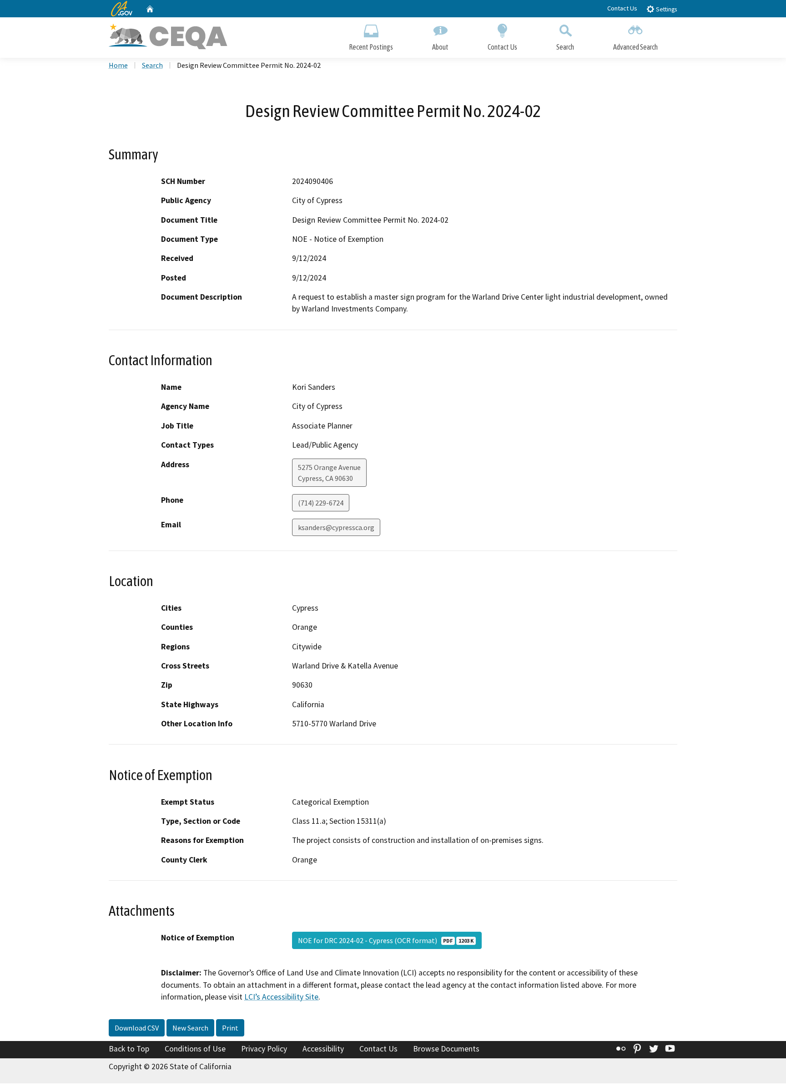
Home (118, 65)
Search (565, 47)
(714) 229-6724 (320, 502)
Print (230, 1027)
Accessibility (323, 1049)
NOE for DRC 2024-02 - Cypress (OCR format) (386, 940)
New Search (190, 1027)
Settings (666, 9)
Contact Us (622, 8)
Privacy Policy (264, 1049)
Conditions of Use (195, 1049)
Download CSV (137, 1027)
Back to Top (129, 1049)
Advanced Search (635, 47)
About (440, 47)
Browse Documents (446, 1049)
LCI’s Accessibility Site (281, 997)
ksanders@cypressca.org (336, 527)
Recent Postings (371, 47)
